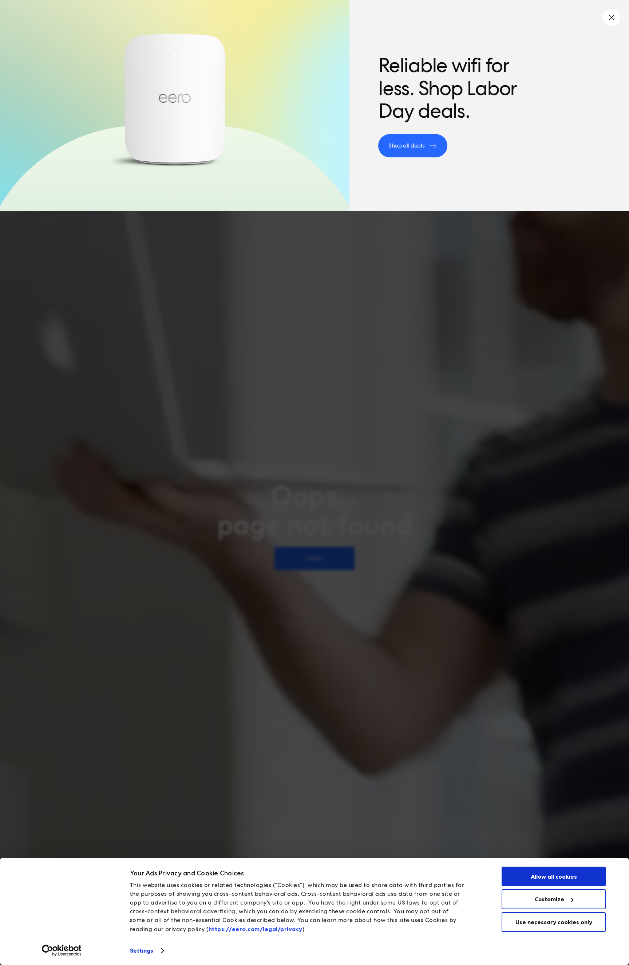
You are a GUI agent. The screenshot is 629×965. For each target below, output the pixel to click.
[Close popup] (611, 17)
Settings (142, 950)
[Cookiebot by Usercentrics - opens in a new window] (62, 950)
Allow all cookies (554, 876)
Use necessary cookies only (553, 922)
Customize (549, 899)
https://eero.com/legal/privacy (255, 929)
